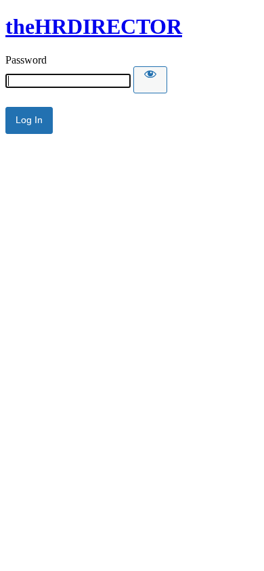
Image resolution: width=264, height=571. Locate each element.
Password (26, 60)
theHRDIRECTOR (93, 26)
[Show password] (150, 79)
